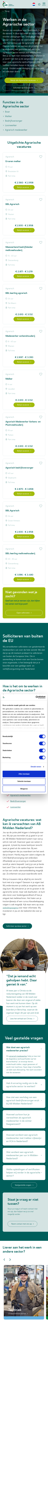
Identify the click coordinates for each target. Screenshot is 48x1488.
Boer (7, 111)
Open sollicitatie (23, 613)
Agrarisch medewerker (16, 129)
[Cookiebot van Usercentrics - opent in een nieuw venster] (35, 697)
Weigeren (24, 789)
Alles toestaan (24, 774)
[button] (34, 4)
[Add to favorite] (40, 156)
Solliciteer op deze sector (23, 88)
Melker (8, 116)
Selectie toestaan (24, 781)
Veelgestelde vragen (23, 1185)
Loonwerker (11, 125)
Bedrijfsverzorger (13, 120)
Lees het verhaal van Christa (21, 1019)
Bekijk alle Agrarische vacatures (23, 80)
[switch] (42, 743)
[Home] (8, 4)
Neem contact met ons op (21, 1224)
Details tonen (36, 767)
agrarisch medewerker (18, 1056)
